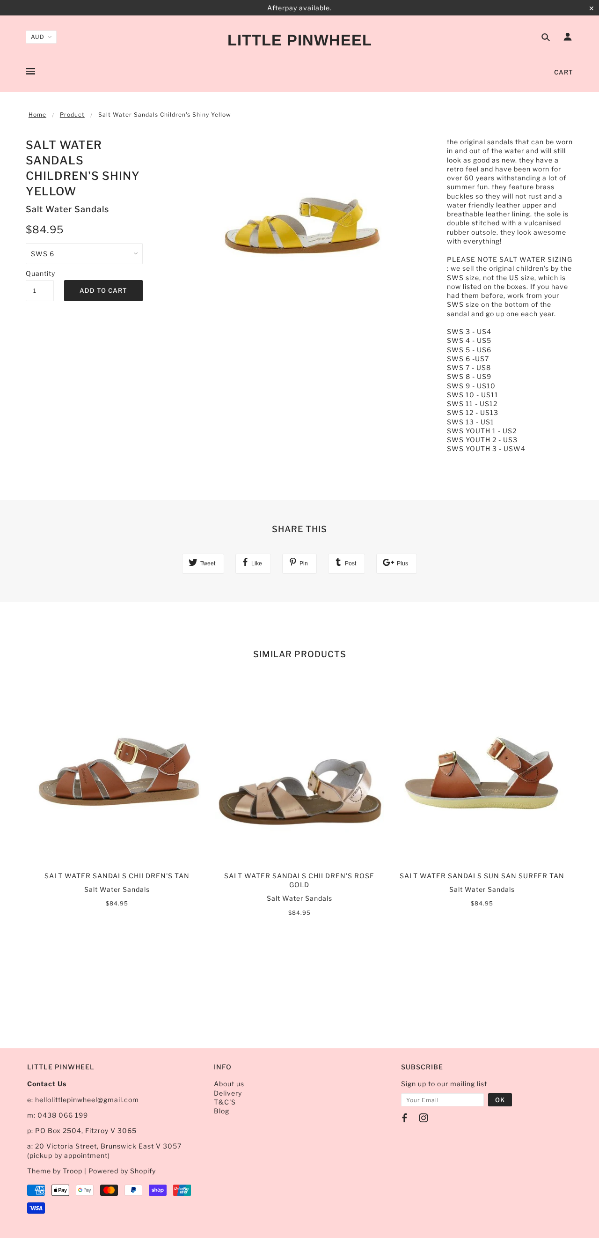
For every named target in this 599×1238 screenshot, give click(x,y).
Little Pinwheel (299, 40)
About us (229, 1084)
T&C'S (225, 1102)
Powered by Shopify (122, 1171)
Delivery (228, 1093)
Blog (221, 1111)
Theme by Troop (54, 1171)
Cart (563, 72)
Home (37, 114)
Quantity (40, 273)
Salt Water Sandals (67, 209)
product (72, 114)
